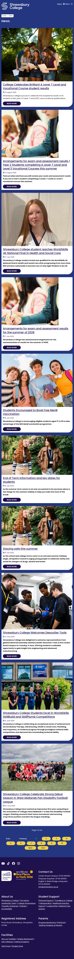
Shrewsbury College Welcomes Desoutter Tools (35, 633)
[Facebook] (13, 864)
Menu (67, 4)
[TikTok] (8, 864)
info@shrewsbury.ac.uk (48, 887)
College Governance (26, 903)
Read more (12, 103)
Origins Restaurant (25, 939)
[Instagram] (18, 864)
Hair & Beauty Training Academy (15, 942)
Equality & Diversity (10, 906)
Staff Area (5, 946)
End (43, 848)
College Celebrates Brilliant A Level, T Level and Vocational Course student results (34, 86)
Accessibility (6, 909)
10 (62, 843)
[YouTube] (3, 864)
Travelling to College (63, 900)
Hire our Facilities (8, 939)
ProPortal (61, 922)
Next (30, 848)
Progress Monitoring (47, 922)
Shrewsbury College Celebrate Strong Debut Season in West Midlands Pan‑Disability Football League (35, 798)
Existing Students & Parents (50, 925)
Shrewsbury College (10, 900)
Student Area (17, 946)
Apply (59, 4)
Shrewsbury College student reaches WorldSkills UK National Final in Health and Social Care (35, 251)
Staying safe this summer (20, 549)
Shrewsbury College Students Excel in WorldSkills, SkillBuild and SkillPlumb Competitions (36, 715)
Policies (23, 906)
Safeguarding (45, 903)
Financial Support (45, 900)
